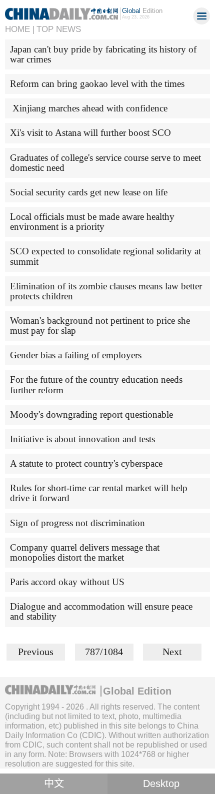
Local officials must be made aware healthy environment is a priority (92, 221)
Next (172, 651)
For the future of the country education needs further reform (96, 384)
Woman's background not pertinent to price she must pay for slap (100, 325)
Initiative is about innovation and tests (82, 439)
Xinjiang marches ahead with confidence (89, 108)
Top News (58, 29)
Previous (36, 651)
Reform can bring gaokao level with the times (97, 83)
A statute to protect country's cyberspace (86, 463)
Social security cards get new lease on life (89, 192)
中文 (54, 783)
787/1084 (104, 651)
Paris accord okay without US (67, 582)
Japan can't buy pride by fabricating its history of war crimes (103, 54)
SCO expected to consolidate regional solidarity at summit (105, 256)
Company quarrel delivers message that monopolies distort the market (85, 552)
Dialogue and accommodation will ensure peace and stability (101, 611)
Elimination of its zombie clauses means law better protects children (106, 291)
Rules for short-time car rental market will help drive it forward (99, 493)
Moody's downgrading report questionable (91, 414)
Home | (19, 29)
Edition (142, 10)
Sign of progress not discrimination (77, 523)
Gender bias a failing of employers (76, 355)
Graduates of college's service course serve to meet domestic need (105, 162)
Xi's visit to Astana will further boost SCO (90, 132)
